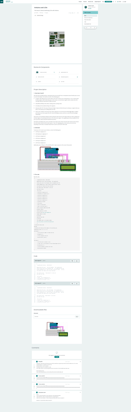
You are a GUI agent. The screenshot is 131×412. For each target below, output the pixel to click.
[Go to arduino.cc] (1, 1)
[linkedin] (70, 13)
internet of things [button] (40, 15)
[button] (74, 13)
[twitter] (72, 13)
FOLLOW (89, 8)
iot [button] (35, 15)
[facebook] (69, 13)
